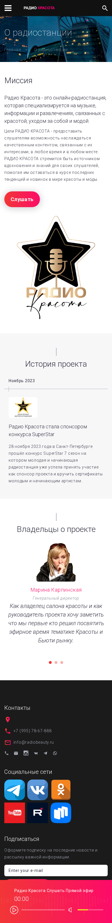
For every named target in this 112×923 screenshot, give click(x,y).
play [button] (14, 910)
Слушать (22, 199)
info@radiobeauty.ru (33, 742)
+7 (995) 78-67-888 (32, 730)
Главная (12, 49)
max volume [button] (72, 910)
